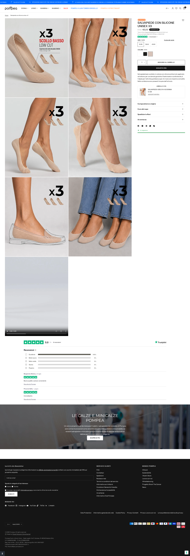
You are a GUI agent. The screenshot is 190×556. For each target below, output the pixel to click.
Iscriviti (11, 494)
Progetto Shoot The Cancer (151, 484)
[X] (143, 126)
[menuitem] (25, 8)
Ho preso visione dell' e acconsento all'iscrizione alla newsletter (32, 490)
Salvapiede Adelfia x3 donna (160, 89)
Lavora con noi (147, 478)
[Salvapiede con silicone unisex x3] (140, 54)
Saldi (66, 8)
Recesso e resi (101, 478)
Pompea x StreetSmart (110, 8)
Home (6, 15)
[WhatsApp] (150, 126)
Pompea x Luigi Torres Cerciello (84, 8)
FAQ (97, 470)
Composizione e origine (147, 104)
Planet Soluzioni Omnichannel (21, 534)
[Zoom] (64, 22)
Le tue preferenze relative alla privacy (170, 513)
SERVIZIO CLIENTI (103, 466)
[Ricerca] (180, 8)
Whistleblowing (147, 481)
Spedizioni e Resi (144, 114)
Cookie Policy (120, 513)
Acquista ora (161, 68)
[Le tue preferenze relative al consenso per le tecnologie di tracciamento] (186, 552)
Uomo (33, 8)
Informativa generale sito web (103, 513)
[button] (95, 438)
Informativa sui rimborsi (104, 484)
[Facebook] (139, 126)
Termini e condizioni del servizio (107, 481)
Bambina (44, 8)
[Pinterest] (147, 126)
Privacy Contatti (132, 513)
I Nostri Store (146, 476)
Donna (24, 8)
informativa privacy (26, 490)
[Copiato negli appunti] (154, 126)
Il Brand (145, 470)
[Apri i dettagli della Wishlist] (176, 8)
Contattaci (100, 473)
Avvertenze (142, 120)
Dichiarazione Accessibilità (105, 490)
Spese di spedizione (150, 32)
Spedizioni (100, 476)
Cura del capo (143, 109)
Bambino (55, 8)
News (144, 487)
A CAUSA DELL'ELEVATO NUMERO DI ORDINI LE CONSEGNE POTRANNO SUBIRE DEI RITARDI (78, 2)
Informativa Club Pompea (105, 496)
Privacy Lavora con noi (148, 513)
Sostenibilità (146, 473)
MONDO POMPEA (149, 466)
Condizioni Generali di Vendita (106, 487)
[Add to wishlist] (183, 20)
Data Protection (85, 513)
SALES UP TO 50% (120, 2)
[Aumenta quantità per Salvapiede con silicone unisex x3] (144, 62)
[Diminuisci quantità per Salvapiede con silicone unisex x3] (139, 62)
